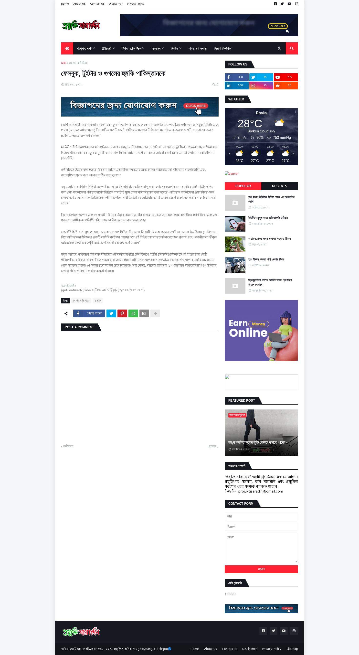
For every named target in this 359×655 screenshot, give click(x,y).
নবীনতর (68, 446)
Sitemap (292, 649)
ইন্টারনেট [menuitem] (106, 48)
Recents (279, 186)
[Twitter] (111, 313)
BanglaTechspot (156, 649)
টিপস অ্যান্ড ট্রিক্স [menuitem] (131, 48)
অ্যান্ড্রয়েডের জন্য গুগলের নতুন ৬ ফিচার (269, 238)
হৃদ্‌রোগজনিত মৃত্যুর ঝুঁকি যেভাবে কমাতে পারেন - (257, 442)
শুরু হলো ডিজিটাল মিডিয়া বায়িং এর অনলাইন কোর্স (271, 199)
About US (79, 3)
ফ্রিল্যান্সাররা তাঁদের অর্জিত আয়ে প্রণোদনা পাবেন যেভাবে (270, 282)
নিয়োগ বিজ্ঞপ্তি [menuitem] (222, 48)
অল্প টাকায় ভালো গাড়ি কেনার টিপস (266, 259)
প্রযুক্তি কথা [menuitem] (84, 48)
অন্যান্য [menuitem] (156, 48)
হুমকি (98, 301)
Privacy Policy (135, 3)
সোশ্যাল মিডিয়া (78, 63)
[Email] (144, 313)
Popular (243, 186)
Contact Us (97, 3)
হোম (63, 63)
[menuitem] (67, 48)
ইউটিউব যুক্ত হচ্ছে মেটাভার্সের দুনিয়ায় (268, 218)
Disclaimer (116, 3)
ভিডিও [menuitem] (174, 48)
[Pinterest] (122, 313)
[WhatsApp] (133, 313)
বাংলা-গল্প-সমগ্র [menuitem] (198, 48)
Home (65, 3)
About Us (210, 649)
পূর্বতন (212, 446)
